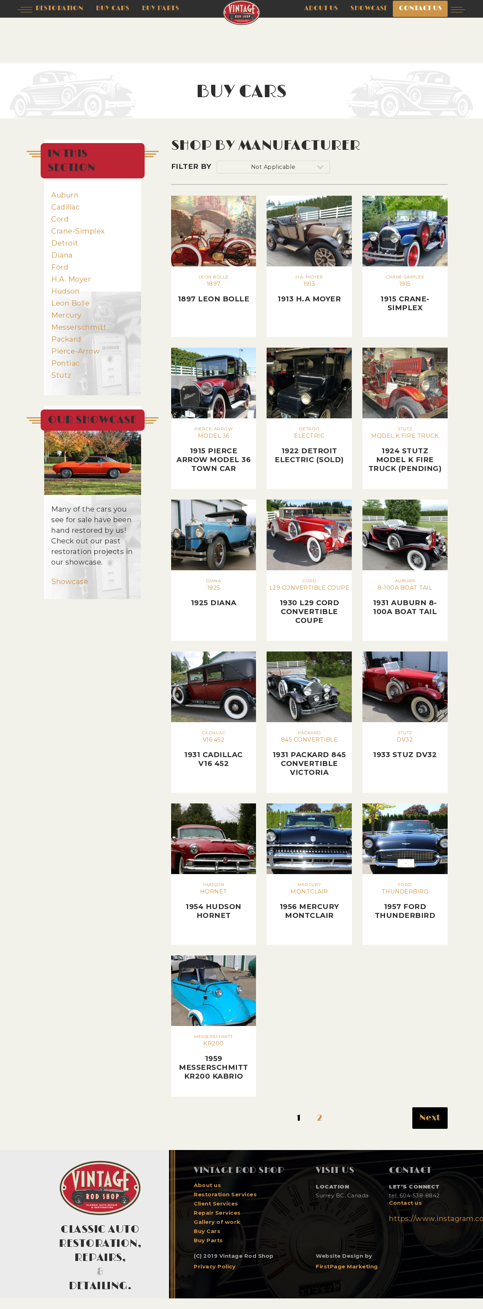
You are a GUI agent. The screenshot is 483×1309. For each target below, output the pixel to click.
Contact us (405, 1203)
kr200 (213, 1057)
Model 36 (213, 449)
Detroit (64, 243)
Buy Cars (207, 1231)
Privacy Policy (214, 1266)
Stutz (61, 375)
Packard (66, 339)
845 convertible (309, 753)
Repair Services (217, 1213)
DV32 (405, 744)
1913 (309, 288)
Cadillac (65, 207)
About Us (321, 8)
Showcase (69, 581)
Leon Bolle (70, 303)
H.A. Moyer (71, 279)
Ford (59, 267)
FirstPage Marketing (347, 1266)
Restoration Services (225, 1194)
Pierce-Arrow (75, 351)
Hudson (65, 291)
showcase (369, 8)
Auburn (64, 195)
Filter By (191, 166)
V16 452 (213, 749)
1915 (405, 293)
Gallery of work (217, 1222)
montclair (309, 901)
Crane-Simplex (78, 231)
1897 (214, 288)
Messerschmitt (79, 327)
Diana (62, 255)
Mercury (66, 315)
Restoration (59, 8)
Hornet (214, 901)
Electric (309, 445)
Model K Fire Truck (405, 449)
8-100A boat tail (405, 597)
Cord (60, 219)
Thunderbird (405, 901)
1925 (214, 592)
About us (207, 1185)
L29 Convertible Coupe (309, 601)
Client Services (216, 1204)
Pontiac (65, 363)
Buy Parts (208, 1240)
